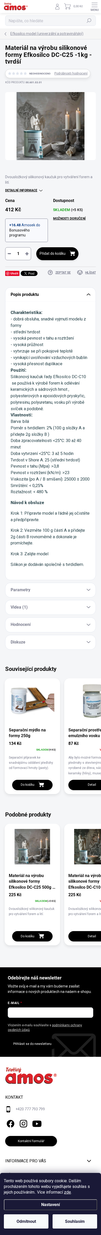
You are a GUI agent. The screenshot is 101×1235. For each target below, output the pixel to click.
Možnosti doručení (69, 218)
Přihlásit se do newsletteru (32, 1044)
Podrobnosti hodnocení (71, 73)
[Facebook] (9, 1122)
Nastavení (50, 1204)
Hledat (89, 21)
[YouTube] (37, 1122)
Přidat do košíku (53, 253)
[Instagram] (22, 1122)
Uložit (14, 273)
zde (67, 1192)
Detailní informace (21, 190)
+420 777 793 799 (30, 1109)
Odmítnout (26, 1221)
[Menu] (94, 6)
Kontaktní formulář (31, 1141)
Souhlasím (75, 1221)
